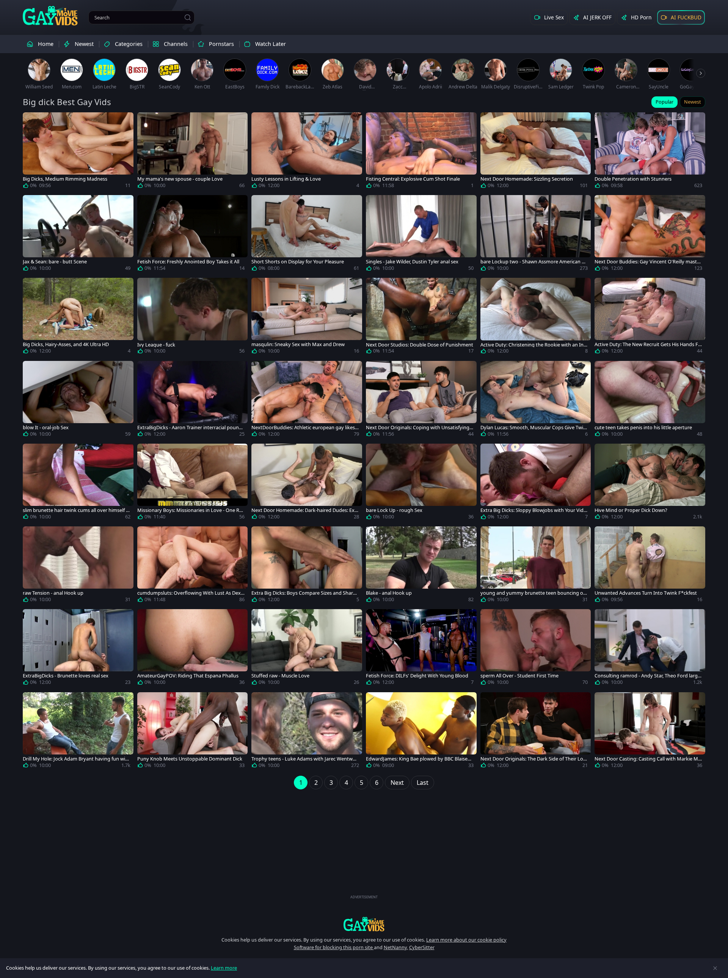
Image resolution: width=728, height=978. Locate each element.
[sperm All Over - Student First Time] (535, 648)
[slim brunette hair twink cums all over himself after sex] (78, 483)
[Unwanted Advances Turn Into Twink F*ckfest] (650, 565)
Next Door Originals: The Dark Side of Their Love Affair (533, 759)
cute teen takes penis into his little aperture (643, 427)
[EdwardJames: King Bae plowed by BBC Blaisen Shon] (421, 731)
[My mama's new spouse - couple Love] (192, 151)
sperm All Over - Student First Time (519, 676)
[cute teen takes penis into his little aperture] (650, 400)
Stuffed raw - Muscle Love (280, 676)
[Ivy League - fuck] (192, 317)
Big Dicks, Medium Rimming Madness (65, 179)
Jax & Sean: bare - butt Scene (55, 262)
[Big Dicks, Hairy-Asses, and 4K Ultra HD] (78, 317)
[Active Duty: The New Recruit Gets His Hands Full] (650, 317)
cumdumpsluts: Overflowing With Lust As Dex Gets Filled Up (189, 593)
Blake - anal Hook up (389, 593)
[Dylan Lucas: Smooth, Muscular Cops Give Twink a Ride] (535, 400)
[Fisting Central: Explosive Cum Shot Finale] (421, 151)
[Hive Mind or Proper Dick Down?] (650, 483)
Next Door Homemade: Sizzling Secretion (526, 179)
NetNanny (395, 947)
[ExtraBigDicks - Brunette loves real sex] (78, 648)
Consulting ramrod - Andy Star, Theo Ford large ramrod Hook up (647, 676)
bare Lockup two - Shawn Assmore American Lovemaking (533, 262)
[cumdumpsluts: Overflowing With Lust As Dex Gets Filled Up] (192, 565)
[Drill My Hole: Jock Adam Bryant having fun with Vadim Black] (78, 731)
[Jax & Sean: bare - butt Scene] (78, 234)
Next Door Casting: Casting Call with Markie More (648, 759)
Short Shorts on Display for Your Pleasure (297, 262)
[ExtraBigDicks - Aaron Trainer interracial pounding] (192, 400)
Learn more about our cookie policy (466, 939)
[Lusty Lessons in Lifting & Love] (306, 151)
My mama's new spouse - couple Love (180, 179)
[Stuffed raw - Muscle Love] (306, 648)
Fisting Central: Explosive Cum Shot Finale (413, 179)
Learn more (224, 967)
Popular (664, 101)
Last (422, 782)
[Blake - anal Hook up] (421, 565)
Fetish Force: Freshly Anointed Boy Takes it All (188, 262)
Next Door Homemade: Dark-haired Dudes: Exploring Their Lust (305, 510)
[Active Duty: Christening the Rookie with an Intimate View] (535, 317)
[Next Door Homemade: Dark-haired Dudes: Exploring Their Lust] (306, 483)
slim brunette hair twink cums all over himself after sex (76, 510)
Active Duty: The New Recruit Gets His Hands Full (648, 344)
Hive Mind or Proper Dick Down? (631, 510)
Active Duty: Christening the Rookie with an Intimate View (533, 345)
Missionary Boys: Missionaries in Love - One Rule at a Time (190, 510)
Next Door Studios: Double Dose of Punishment (419, 345)
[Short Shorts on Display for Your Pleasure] (306, 234)
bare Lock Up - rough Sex (394, 510)
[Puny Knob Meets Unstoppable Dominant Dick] (192, 731)
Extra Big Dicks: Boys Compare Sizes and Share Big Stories (303, 593)
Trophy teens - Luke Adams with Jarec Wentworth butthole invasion (304, 759)
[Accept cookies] (715, 968)
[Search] (187, 17)
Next (397, 782)
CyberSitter (422, 947)
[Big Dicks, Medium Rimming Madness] (78, 151)
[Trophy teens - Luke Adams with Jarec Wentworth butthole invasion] (306, 731)
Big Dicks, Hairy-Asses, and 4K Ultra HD (66, 344)
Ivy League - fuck (156, 345)
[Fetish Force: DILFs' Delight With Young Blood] (421, 648)
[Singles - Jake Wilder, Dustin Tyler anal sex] (421, 234)
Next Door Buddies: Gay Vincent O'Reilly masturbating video (648, 262)
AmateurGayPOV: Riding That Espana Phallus (187, 676)
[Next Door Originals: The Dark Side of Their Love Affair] (535, 731)
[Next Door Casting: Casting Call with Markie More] (650, 731)
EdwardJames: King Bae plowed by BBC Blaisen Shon (418, 759)
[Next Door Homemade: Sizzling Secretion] (535, 151)
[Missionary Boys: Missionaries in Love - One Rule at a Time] (192, 483)
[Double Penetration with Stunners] (650, 151)
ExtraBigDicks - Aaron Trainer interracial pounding (190, 427)
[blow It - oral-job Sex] (78, 400)
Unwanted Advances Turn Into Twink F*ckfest (646, 593)
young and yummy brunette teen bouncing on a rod (533, 593)
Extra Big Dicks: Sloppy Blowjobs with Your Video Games (533, 510)
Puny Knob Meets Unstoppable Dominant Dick (189, 759)
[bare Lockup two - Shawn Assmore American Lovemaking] (535, 234)
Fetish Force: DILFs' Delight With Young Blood (417, 676)
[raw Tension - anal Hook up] (78, 565)
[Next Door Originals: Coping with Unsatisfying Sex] (421, 400)
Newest (692, 101)
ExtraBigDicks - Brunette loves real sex (65, 676)
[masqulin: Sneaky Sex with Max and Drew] (306, 317)
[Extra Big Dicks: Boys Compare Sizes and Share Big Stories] (306, 565)
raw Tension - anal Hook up (53, 593)
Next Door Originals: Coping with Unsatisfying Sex (419, 427)
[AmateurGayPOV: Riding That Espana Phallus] (192, 648)
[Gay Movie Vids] (50, 15)
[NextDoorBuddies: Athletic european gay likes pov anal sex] (306, 400)
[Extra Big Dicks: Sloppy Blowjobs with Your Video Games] (535, 483)
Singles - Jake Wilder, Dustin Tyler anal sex (412, 262)
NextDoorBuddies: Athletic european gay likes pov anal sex (303, 427)
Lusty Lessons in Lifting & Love (286, 179)
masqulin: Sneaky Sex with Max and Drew (298, 344)
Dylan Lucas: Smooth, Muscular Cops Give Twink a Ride (533, 427)
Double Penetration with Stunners (633, 179)
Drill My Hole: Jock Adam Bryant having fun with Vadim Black (76, 759)
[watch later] (32, 121)
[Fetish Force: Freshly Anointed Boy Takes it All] (192, 234)
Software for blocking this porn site (334, 947)
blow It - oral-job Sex (46, 427)
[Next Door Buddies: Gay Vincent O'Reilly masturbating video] (650, 234)
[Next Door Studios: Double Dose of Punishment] (421, 317)
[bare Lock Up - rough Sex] (421, 483)
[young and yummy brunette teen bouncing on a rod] (535, 565)
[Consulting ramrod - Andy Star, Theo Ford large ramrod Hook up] (650, 648)
